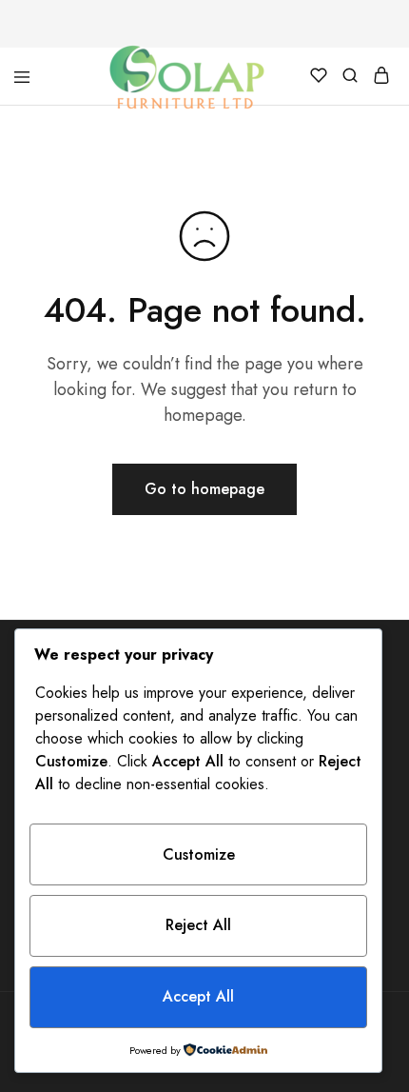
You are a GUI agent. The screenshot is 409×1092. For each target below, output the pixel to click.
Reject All (198, 925)
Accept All (198, 996)
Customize (199, 854)
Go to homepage (204, 489)
